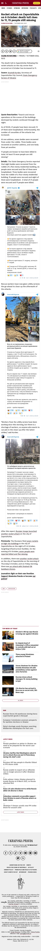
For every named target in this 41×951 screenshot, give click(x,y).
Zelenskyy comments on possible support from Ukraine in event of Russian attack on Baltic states (19, 798)
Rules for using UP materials (17, 867)
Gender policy (8, 869)
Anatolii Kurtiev (14, 73)
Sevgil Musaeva (15, 932)
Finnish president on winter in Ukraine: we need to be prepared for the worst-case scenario (19, 745)
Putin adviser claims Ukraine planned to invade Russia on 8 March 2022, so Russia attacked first (19, 781)
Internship (22, 872)
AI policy (31, 867)
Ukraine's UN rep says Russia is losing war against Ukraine (27, 633)
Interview (25, 8)
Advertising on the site (17, 865)
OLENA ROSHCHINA (8, 56)
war (4, 588)
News (3, 8)
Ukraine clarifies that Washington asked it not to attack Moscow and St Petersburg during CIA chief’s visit (19, 755)
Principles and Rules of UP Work (26, 869)
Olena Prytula (35, 932)
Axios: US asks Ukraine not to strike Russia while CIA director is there (19, 790)
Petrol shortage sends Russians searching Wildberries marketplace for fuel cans (19, 727)
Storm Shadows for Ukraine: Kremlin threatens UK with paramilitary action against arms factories (27, 669)
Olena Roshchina (7, 23)
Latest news (7, 739)
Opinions (17, 8)
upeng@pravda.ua (25, 933)
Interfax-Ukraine (13, 904)
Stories (9, 8)
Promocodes (32, 872)
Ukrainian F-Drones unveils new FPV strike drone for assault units (19, 807)
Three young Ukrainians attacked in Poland (25, 655)
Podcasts (33, 8)
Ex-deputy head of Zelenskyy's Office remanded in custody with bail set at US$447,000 (27, 646)
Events (29, 865)
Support (4, 576)
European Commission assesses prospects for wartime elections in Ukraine (20, 721)
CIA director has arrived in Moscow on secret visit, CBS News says (26, 690)
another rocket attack (29, 559)
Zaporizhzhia (11, 588)
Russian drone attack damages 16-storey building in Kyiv (26, 679)
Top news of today (9, 629)
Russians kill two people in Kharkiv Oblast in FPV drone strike (20, 763)
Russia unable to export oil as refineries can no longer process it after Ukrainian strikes (19, 772)
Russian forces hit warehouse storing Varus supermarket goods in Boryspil (20, 715)
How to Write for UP (11, 872)
